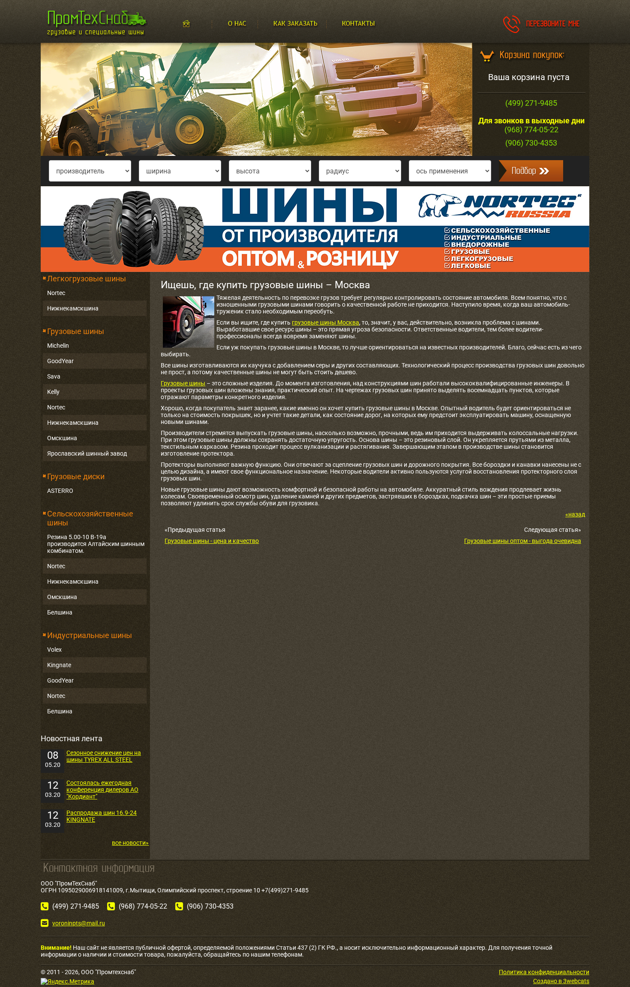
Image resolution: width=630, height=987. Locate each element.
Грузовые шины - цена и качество (212, 540)
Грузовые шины (75, 331)
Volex (54, 649)
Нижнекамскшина (73, 308)
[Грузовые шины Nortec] (315, 228)
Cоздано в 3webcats (561, 981)
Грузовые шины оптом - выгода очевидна (522, 540)
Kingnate (59, 665)
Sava (53, 376)
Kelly (53, 391)
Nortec (56, 292)
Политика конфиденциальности (544, 972)
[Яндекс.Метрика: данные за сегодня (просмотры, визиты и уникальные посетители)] (67, 981)
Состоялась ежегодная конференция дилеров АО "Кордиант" (102, 789)
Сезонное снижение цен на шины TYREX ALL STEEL (103, 756)
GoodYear (60, 361)
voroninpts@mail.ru (78, 923)
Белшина (59, 612)
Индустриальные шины (89, 635)
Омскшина (62, 438)
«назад (575, 514)
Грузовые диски (76, 476)
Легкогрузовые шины (86, 278)
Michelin (58, 345)
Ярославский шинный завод (87, 453)
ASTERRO (60, 490)
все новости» (130, 842)
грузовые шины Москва (325, 322)
